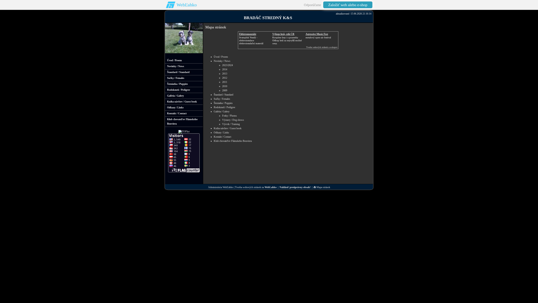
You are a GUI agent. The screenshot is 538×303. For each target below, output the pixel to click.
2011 (224, 82)
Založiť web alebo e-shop (347, 5)
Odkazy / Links (221, 132)
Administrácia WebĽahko (220, 187)
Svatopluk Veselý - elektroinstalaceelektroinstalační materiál (251, 40)
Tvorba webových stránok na (256, 187)
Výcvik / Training (231, 124)
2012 (224, 77)
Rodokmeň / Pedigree (224, 107)
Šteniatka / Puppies (223, 103)
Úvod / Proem (221, 56)
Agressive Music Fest (317, 34)
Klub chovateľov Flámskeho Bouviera (233, 141)
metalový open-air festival (318, 37)
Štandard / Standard (223, 94)
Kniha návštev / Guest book (227, 128)
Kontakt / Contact (222, 136)
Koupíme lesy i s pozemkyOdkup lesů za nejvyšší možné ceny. (287, 40)
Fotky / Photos (229, 115)
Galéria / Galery (221, 111)
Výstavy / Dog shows (233, 119)
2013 (224, 73)
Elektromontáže (247, 34)
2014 (224, 69)
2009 (224, 90)
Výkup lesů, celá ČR (283, 34)
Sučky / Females (222, 98)
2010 (224, 86)
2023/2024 (227, 65)
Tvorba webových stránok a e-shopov (322, 47)
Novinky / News (222, 61)
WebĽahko (187, 4)
